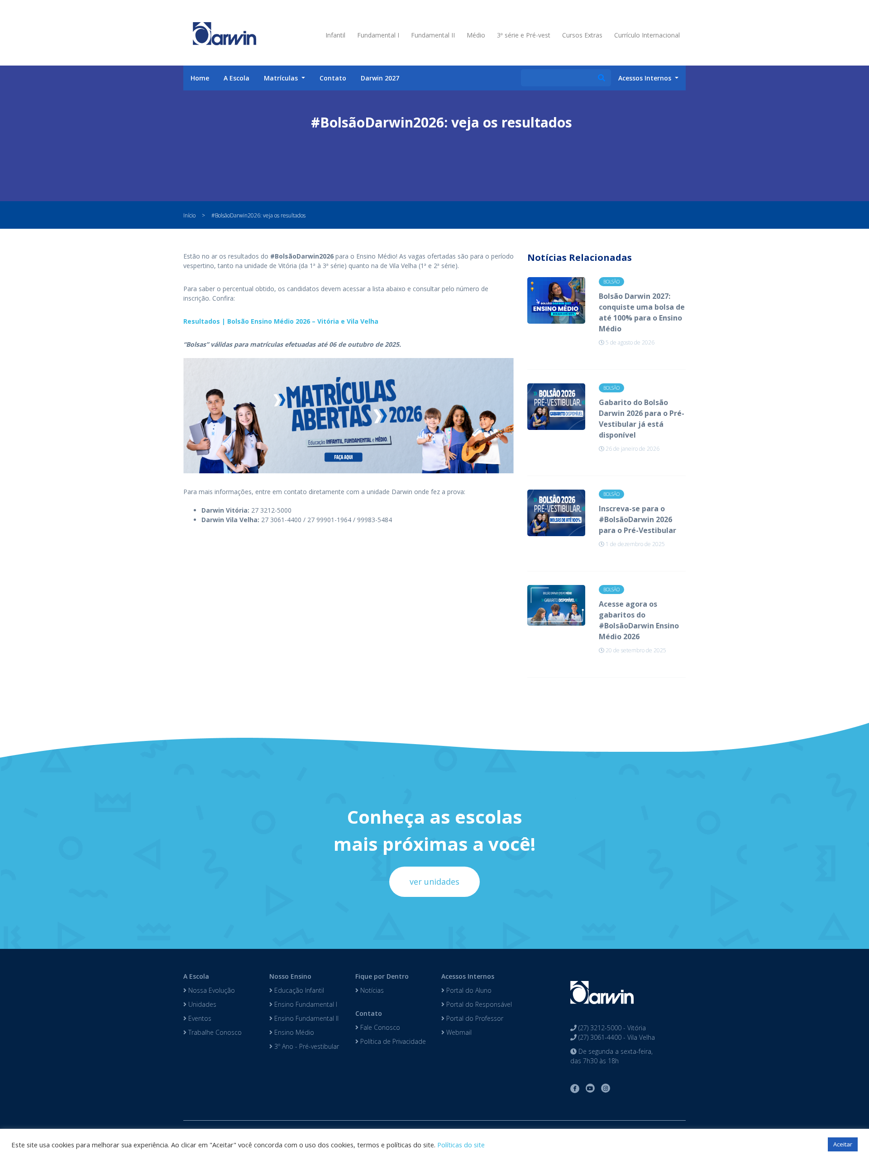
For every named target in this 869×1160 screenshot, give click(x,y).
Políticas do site (461, 1144)
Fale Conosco (379, 1027)
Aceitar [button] (842, 1144)
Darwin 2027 (380, 78)
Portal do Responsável (478, 1004)
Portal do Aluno (468, 990)
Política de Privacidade (392, 1041)
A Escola (236, 78)
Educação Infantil (298, 990)
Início (189, 215)
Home (200, 78)
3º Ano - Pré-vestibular (305, 1046)
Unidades (201, 1004)
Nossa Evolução (210, 990)
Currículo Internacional (647, 35)
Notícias (371, 990)
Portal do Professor (473, 1018)
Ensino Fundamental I (304, 1004)
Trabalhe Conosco (214, 1032)
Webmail (458, 1032)
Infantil (335, 35)
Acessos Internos (467, 976)
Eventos (198, 1018)
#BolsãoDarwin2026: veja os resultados (258, 215)
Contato (333, 78)
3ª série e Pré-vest (523, 35)
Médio (476, 35)
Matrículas (282, 78)
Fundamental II (433, 35)
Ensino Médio (293, 1032)
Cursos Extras (582, 35)
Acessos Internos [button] (645, 78)
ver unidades (434, 881)
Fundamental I (378, 35)
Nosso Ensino (290, 976)
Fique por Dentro (382, 976)
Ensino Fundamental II (305, 1018)
